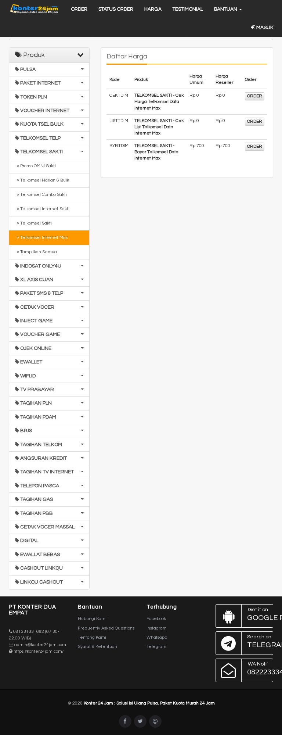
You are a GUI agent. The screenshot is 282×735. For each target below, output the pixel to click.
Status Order (115, 9)
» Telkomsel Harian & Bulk (42, 180)
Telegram (156, 646)
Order (79, 9)
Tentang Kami (92, 637)
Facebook (156, 618)
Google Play (260, 614)
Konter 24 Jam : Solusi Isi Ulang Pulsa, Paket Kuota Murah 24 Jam (149, 703)
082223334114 (260, 669)
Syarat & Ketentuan (97, 646)
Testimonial (188, 9)
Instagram (157, 628)
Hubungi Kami (92, 618)
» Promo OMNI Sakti (35, 166)
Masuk (264, 27)
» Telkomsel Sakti (33, 223)
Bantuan (226, 9)
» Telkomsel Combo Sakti (41, 194)
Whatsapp (157, 637)
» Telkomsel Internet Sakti (42, 209)
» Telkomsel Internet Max (41, 237)
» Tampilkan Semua (36, 252)
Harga (153, 9)
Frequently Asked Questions (106, 628)
